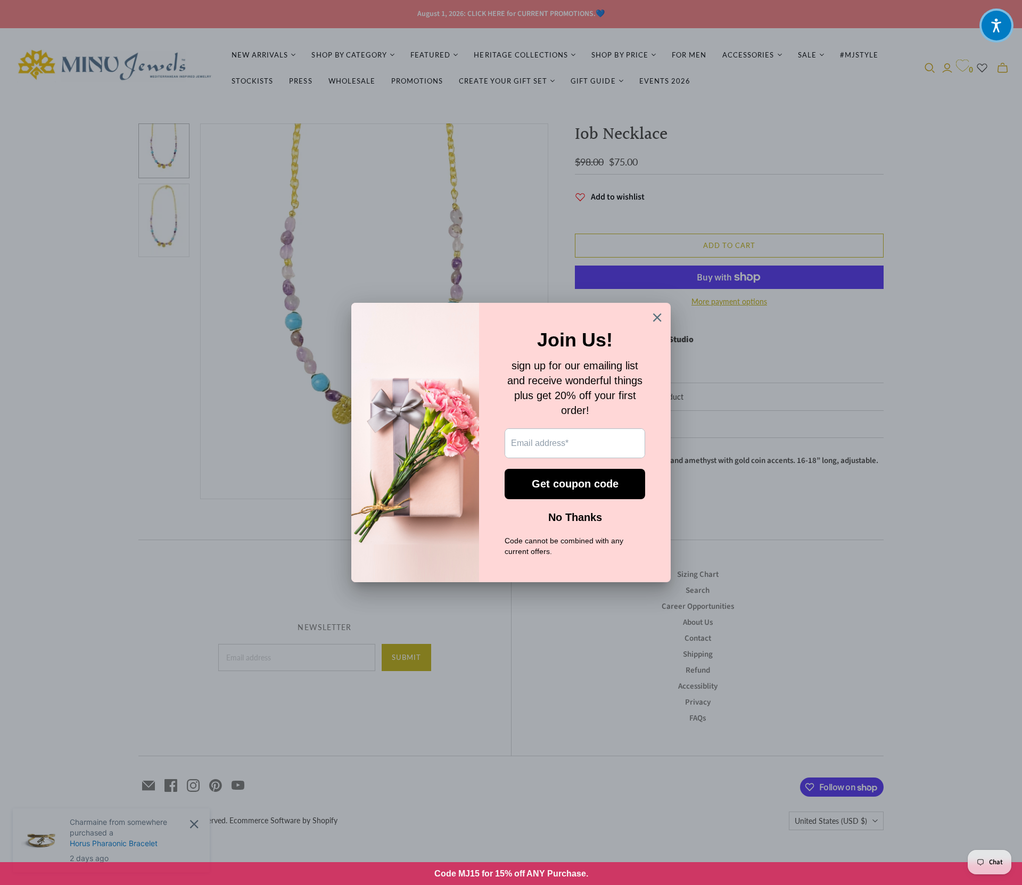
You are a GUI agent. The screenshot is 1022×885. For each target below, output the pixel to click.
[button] (996, 26)
